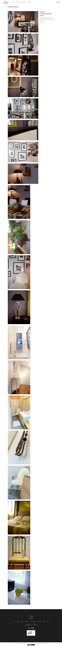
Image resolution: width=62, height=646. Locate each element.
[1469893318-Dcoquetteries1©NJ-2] (23, 342)
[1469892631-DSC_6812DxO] (23, 202)
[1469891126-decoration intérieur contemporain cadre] (23, 152)
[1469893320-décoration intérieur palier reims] (23, 377)
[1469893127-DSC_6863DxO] (23, 307)
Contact (48, 621)
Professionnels (33, 621)
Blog (44, 621)
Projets (44, 22)
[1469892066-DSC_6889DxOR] (23, 130)
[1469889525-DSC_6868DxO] (23, 87)
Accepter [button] (29, 644)
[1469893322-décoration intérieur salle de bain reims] (23, 412)
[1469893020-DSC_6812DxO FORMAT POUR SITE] (23, 237)
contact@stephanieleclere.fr (28, 625)
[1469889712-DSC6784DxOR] (23, 21)
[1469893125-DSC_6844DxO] (23, 272)
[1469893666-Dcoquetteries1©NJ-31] (23, 482)
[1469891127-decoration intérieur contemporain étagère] (23, 174)
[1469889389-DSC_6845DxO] (23, 44)
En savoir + (33, 644)
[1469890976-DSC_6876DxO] (23, 108)
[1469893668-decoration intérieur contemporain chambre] (23, 518)
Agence (14, 621)
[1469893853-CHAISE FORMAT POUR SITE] (23, 553)
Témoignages (27, 621)
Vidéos (22, 621)
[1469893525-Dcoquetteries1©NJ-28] (23, 447)
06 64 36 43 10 (35, 625)
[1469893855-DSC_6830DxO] (23, 588)
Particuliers (39, 621)
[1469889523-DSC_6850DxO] (23, 65)
